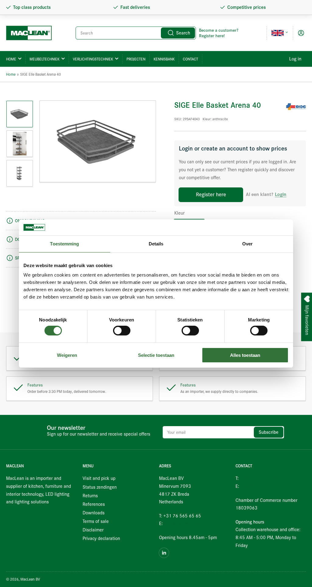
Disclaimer (93, 530)
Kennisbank (164, 59)
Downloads (94, 513)
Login (280, 194)
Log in (295, 59)
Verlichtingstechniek (93, 59)
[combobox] (136, 33)
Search (183, 33)
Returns (90, 495)
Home (11, 59)
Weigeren (67, 355)
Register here (211, 194)
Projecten (135, 59)
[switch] (121, 330)
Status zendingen (100, 487)
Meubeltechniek (44, 59)
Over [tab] (247, 243)
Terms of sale (96, 521)
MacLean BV (30, 579)
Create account (262, 59)
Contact (190, 59)
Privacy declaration (101, 538)
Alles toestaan (245, 355)
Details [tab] (156, 243)
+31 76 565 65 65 (259, 478)
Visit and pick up (99, 478)
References (94, 504)
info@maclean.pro (182, 523)
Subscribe (268, 432)
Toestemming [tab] (64, 243)
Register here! (212, 35)
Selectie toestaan (156, 355)
